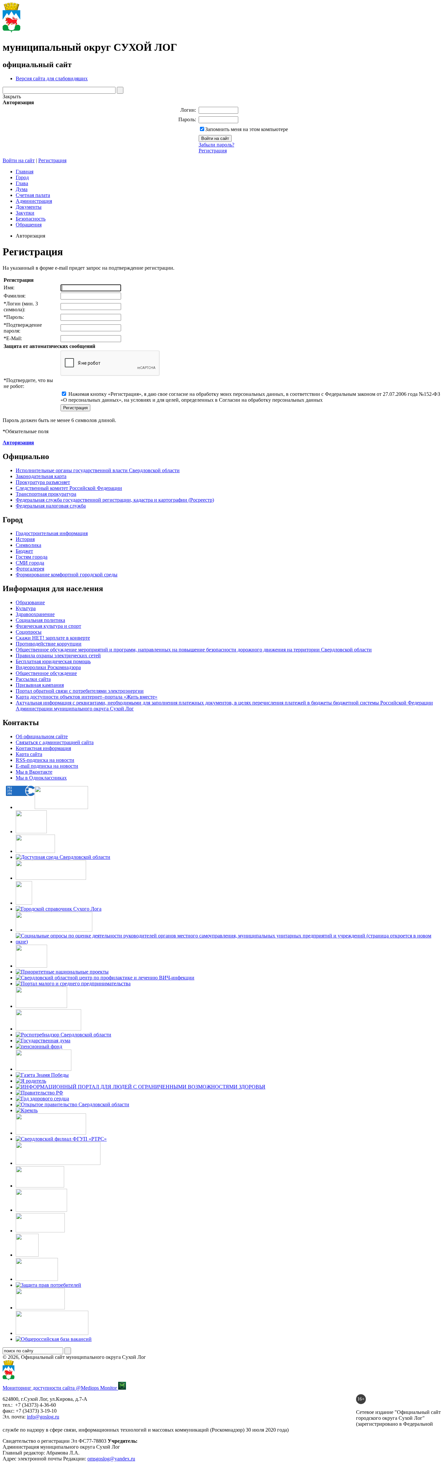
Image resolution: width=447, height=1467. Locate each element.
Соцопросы (29, 632)
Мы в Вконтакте (34, 772)
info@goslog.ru (43, 1416)
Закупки (25, 213)
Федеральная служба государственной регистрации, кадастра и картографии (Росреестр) (115, 500)
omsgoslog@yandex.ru (111, 1458)
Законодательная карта (41, 476)
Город (22, 177)
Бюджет (24, 551)
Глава (22, 183)
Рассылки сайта (33, 679)
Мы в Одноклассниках (41, 778)
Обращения (29, 224)
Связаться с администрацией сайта (55, 742)
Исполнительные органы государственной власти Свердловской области (98, 470)
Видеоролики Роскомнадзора (48, 667)
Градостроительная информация (52, 533)
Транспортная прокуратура (46, 494)
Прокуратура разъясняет (43, 482)
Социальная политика (40, 620)
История (25, 539)
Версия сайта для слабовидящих (52, 78)
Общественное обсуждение (46, 673)
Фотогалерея (30, 568)
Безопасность (30, 219)
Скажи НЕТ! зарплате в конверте (53, 638)
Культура (26, 608)
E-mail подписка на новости (47, 766)
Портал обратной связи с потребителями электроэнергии (80, 691)
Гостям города (31, 557)
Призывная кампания (40, 685)
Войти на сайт (19, 160)
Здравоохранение (35, 614)
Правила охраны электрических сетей (58, 655)
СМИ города (30, 563)
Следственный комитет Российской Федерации (69, 488)
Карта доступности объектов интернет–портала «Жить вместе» (86, 697)
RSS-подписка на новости (45, 760)
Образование (30, 602)
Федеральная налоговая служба (51, 506)
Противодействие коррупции (48, 644)
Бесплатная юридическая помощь (53, 661)
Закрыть (12, 96)
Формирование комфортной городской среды (66, 574)
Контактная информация (43, 748)
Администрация (34, 201)
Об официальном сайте (42, 736)
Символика (28, 545)
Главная (24, 171)
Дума (21, 189)
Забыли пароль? (216, 144)
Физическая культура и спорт (48, 626)
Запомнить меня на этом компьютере (246, 129)
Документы (29, 207)
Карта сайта (29, 754)
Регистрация (213, 150)
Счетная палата (33, 195)
